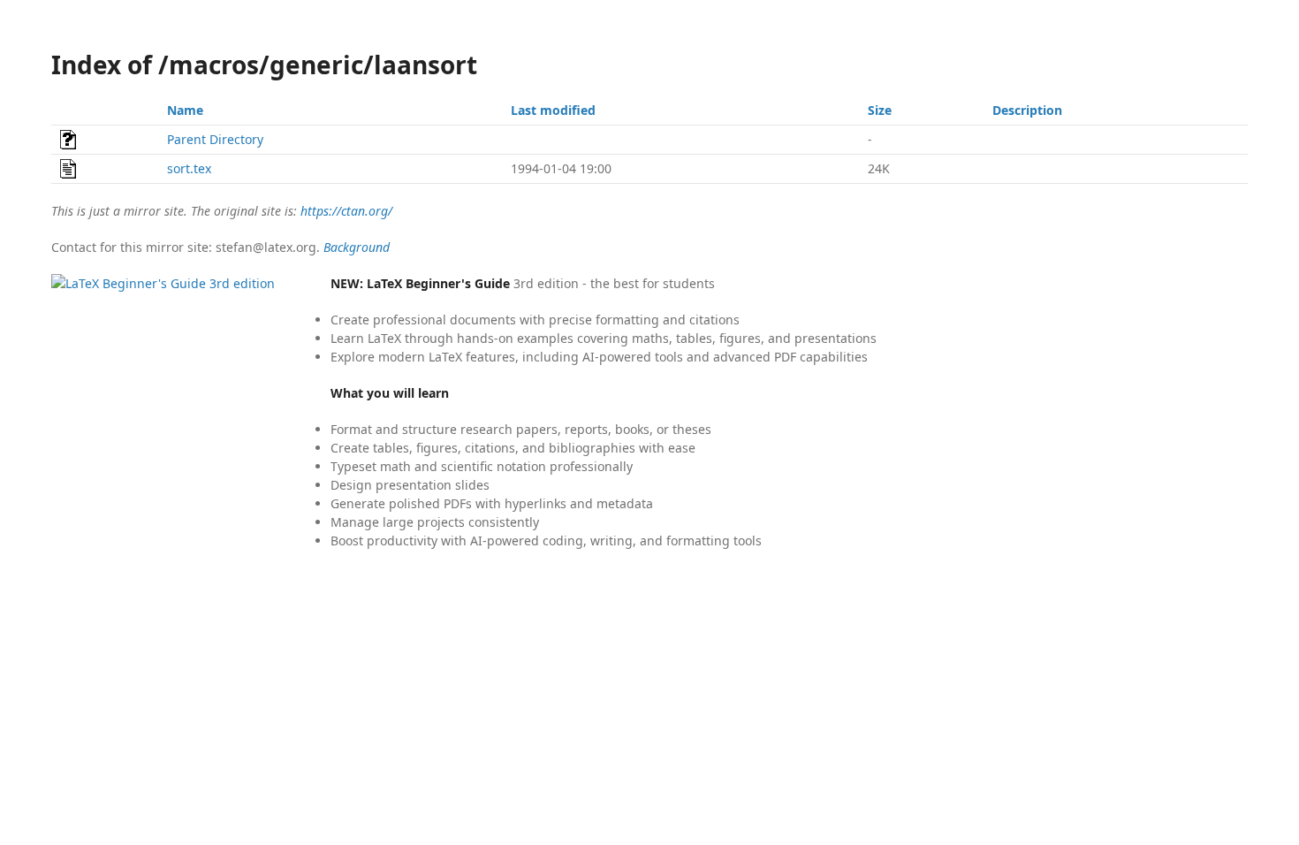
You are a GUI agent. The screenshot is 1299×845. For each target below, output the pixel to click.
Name (185, 110)
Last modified (553, 110)
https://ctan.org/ (346, 210)
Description (1027, 110)
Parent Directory (215, 139)
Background (356, 247)
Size (880, 110)
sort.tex (189, 168)
